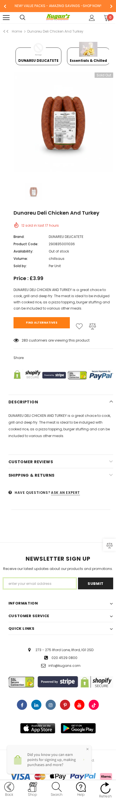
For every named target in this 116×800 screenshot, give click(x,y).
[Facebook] (22, 705)
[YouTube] (79, 705)
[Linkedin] (36, 705)
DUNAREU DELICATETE (66, 236)
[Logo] (58, 17)
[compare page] (109, 545)
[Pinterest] (65, 705)
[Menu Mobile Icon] (6, 17)
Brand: (19, 236)
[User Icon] (92, 18)
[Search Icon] (28, 18)
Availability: (23, 251)
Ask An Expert (65, 492)
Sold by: (20, 265)
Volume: (21, 258)
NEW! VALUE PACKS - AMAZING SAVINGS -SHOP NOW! (58, 5)
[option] (58, 6)
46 (24, 340)
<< (6, 31)
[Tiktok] (94, 705)
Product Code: (26, 244)
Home (17, 31)
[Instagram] (51, 705)
